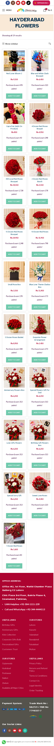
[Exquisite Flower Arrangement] (39, 324)
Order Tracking (36, 690)
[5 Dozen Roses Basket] (14, 324)
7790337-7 (35, 710)
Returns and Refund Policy (38, 669)
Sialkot (5, 678)
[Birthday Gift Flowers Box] (39, 430)
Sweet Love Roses (39, 495)
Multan (32, 649)
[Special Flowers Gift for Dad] (39, 377)
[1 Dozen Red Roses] (14, 533)
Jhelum (5, 683)
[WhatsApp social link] (25, 730)
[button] (14, 96)
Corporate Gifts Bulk (11, 639)
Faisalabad (33, 644)
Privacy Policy (35, 663)
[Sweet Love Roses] (39, 482)
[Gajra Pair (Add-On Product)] (14, 113)
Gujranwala (7, 663)
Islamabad (33, 634)
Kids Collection (9, 634)
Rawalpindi (34, 639)
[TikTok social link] (28, 3)
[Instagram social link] (13, 3)
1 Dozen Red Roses (14, 546)
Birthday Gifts (8, 625)
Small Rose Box (14, 284)
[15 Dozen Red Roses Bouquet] (14, 219)
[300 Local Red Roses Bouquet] (14, 166)
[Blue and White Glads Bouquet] (39, 60)
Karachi (32, 630)
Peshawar (6, 673)
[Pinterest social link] (23, 3)
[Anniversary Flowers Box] (14, 377)
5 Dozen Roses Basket (14, 337)
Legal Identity (35, 685)
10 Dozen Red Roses (39, 232)
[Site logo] (27, 10)
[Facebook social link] (8, 3)
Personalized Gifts (10, 644)
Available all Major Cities (13, 688)
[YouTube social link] (18, 3)
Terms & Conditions (38, 675)
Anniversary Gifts (10, 630)
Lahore (32, 625)
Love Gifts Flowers (14, 443)
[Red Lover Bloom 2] (14, 60)
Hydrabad (6, 668)
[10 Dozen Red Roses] (39, 219)
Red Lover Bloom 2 (14, 73)
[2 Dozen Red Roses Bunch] (39, 166)
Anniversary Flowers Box (14, 390)
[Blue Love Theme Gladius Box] (39, 271)
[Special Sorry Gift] (14, 482)
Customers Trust (10, 649)
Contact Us (34, 680)
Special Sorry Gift (14, 495)
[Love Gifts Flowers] (14, 430)
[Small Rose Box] (14, 271)
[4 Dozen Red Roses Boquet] (39, 113)
